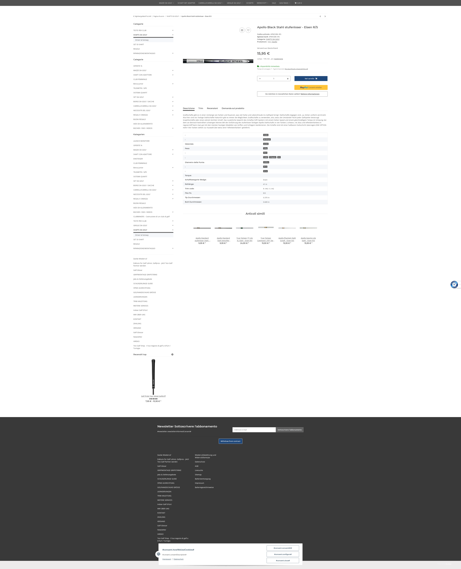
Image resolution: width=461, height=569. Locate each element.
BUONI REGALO (139, 119)
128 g (265, 148)
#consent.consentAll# (283, 548)
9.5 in (265, 171)
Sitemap (198, 474)
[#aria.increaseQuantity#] (287, 78)
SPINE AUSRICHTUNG (141, 288)
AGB (196, 466)
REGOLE (136, 49)
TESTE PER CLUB (139, 30)
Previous (139, 383)
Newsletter (137, 337)
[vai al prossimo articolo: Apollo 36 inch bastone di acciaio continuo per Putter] (325, 16)
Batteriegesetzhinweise (204, 487)
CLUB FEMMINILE (140, 79)
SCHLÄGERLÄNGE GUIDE (143, 283)
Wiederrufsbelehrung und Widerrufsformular (205, 456)
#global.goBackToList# (143, 16)
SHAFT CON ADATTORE (142, 75)
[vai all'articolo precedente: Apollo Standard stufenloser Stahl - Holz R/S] (320, 16)
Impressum (166, 559)
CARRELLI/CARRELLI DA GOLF (144, 106)
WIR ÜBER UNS (139, 314)
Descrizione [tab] (189, 108)
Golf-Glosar (137, 270)
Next (167, 383)
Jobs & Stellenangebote (142, 279)
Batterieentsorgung (203, 479)
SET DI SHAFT (138, 44)
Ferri (265, 153)
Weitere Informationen (310, 94)
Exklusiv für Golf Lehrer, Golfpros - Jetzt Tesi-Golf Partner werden (152, 264)
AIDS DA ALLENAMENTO (143, 124)
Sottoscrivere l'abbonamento (290, 430)
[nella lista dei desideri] (248, 30)
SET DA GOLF (138, 97)
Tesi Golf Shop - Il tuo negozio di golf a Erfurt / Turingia (151, 347)
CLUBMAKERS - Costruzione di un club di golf (151, 216)
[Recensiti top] (172, 354)
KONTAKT (137, 319)
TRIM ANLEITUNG (140, 301)
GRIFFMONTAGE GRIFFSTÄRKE (145, 274)
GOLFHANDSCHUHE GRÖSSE (144, 292)
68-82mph (267, 139)
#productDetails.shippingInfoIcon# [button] (296, 69)
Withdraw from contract (230, 441)
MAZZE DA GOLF (139, 70)
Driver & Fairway (142, 40)
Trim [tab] (200, 108)
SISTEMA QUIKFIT (140, 92)
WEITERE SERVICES (140, 306)
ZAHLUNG (137, 323)
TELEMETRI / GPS (140, 88)
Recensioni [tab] (212, 108)
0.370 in (266, 162)
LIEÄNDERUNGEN (140, 297)
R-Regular (273, 157)
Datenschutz (179, 559)
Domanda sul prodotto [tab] (233, 108)
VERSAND (137, 328)
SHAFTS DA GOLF (272, 39)
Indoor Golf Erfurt (140, 310)
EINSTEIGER (138, 159)
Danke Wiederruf (140, 259)
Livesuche (199, 470)
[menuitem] (166, 3)
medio (266, 135)
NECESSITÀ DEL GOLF (141, 110)
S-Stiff (265, 157)
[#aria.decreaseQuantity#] (260, 78)
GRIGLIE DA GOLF (140, 225)
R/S (279, 157)
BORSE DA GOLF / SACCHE (143, 101)
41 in (265, 167)
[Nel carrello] (185, 24)
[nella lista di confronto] (242, 30)
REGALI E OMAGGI (140, 115)
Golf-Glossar (138, 332)
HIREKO (136, 341)
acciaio (266, 144)
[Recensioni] (153, 399)
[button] (153, 30)
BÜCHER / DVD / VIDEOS (142, 128)
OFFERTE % (137, 66)
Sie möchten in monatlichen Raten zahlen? (292, 94)
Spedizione (278, 59)
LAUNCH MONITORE (141, 141)
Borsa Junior (138, 84)
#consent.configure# (283, 554)
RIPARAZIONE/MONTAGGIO (144, 53)
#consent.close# (283, 561)
